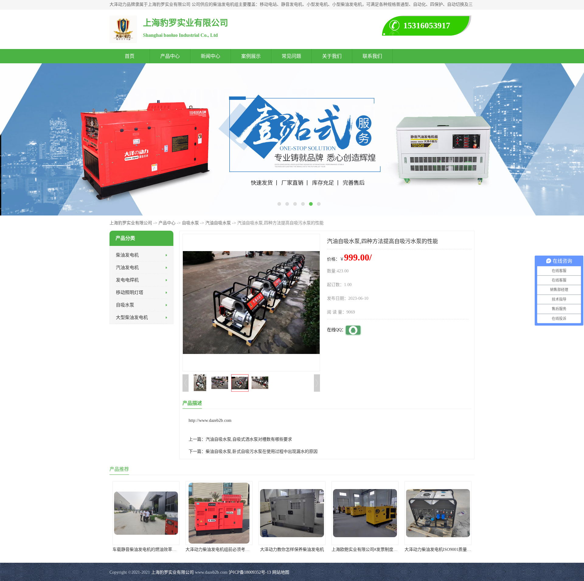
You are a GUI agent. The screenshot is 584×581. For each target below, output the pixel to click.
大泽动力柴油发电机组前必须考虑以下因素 (226, 549)
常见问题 (291, 56)
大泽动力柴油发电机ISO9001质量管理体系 (444, 549)
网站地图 (280, 572)
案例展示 (251, 56)
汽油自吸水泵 (218, 223)
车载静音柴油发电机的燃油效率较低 (147, 549)
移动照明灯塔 (129, 292)
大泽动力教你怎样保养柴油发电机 (292, 549)
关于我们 (332, 56)
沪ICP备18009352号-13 (250, 572)
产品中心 (170, 56)
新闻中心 (210, 56)
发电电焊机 (127, 280)
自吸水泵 (190, 223)
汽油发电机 (127, 267)
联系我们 (372, 56)
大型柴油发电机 (132, 317)
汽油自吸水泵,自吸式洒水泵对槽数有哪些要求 (249, 439)
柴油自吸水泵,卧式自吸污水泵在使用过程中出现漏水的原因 (262, 451)
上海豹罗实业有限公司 (130, 223)
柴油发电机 (127, 255)
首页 (129, 56)
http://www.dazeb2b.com (210, 420)
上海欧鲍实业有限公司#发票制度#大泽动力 (372, 549)
